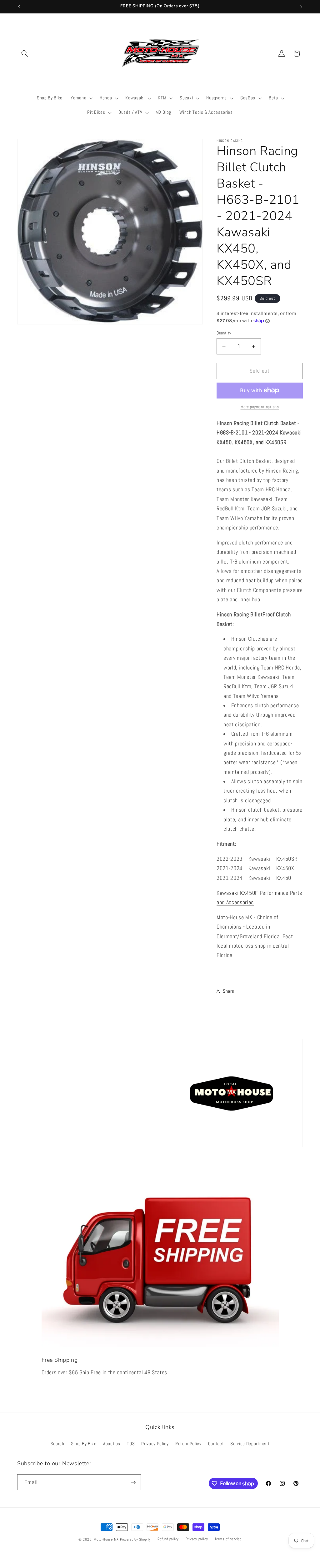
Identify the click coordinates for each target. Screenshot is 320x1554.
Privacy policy (197, 1538)
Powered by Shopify (135, 1539)
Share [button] (228, 991)
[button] (24, 53)
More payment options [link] (260, 406)
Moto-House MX (106, 1539)
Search (57, 1444)
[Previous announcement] (19, 6)
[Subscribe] (133, 1482)
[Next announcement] (301, 6)
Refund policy (168, 1538)
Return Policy (188, 1444)
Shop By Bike (84, 1444)
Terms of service (228, 1538)
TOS (131, 1444)
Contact (216, 1444)
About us (111, 1444)
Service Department (249, 1444)
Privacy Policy (154, 1444)
